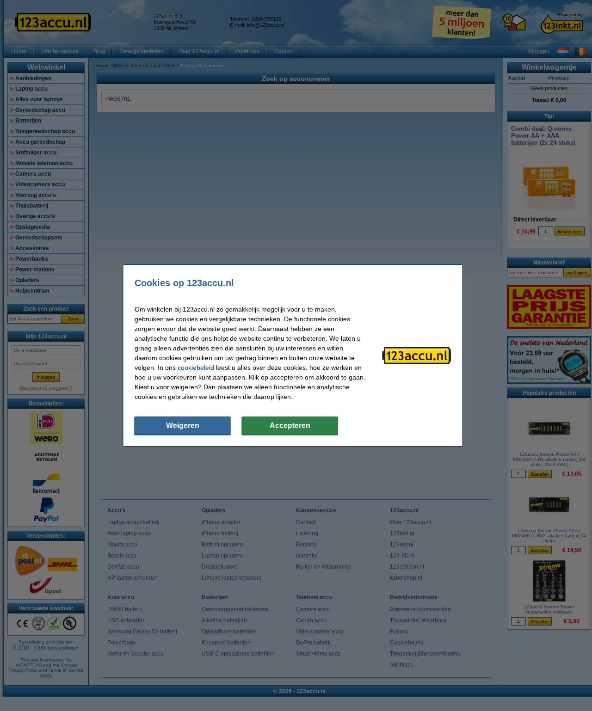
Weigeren (182, 425)
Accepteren (290, 425)
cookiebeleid (196, 367)
